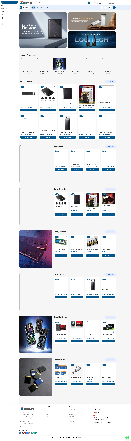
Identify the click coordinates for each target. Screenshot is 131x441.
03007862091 (99, 3)
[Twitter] (27, 433)
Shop (47, 412)
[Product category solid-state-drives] (26, 66)
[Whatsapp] (34, 433)
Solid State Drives (73, 409)
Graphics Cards (72, 414)
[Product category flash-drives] (75, 66)
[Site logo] (26, 2)
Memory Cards (72, 419)
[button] (28, 110)
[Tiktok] (29, 433)
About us (48, 414)
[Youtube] (25, 433)
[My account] (101, 7)
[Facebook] (20, 433)
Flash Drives (71, 416)
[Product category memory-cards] (92, 66)
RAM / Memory (72, 412)
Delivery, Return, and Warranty (52, 419)
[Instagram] (23, 433)
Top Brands (71, 421)
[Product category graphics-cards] (59, 66)
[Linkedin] (36, 433)
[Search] (89, 2)
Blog (47, 416)
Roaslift (83, 437)
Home (47, 409)
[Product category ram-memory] (43, 66)
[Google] (32, 433)
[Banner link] (35, 163)
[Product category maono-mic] (108, 66)
